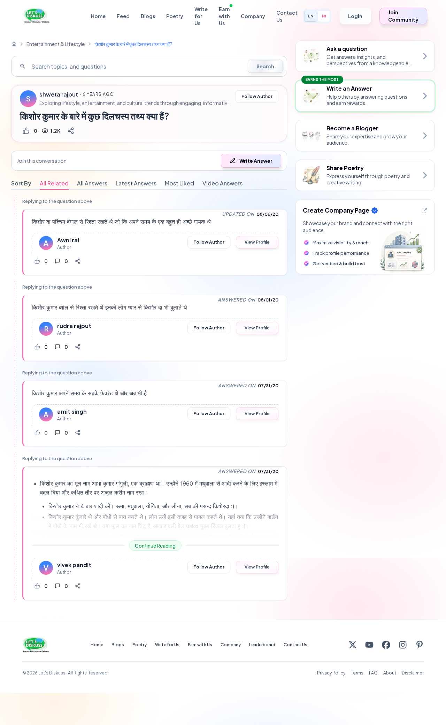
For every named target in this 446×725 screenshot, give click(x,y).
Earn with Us (224, 16)
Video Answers (222, 183)
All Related (54, 183)
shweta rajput (58, 94)
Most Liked (179, 183)
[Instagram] (403, 645)
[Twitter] (352, 645)
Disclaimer (413, 673)
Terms (357, 673)
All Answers (92, 183)
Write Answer (255, 161)
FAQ (373, 673)
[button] (149, 161)
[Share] (70, 130)
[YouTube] (369, 645)
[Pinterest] (419, 645)
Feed (123, 16)
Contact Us (287, 16)
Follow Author (256, 96)
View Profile (257, 242)
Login (355, 16)
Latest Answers (136, 183)
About (389, 673)
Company (253, 16)
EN (310, 16)
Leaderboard (262, 644)
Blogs (148, 16)
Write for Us (201, 16)
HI (324, 16)
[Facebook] (386, 645)
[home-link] (14, 44)
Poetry (174, 16)
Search (265, 66)
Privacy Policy (331, 673)
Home (98, 16)
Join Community (403, 16)
